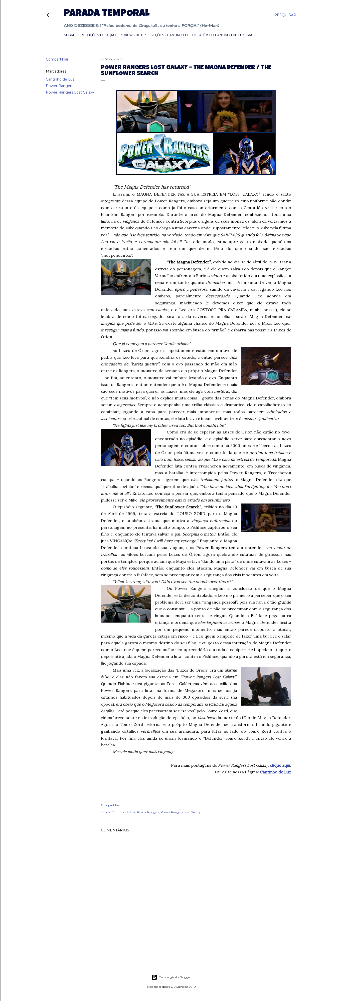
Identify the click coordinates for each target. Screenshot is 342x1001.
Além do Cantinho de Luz (221, 35)
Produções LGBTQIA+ (97, 35)
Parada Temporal (106, 14)
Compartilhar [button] (57, 59)
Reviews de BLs (133, 35)
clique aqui (280, 765)
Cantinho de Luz (182, 35)
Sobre (69, 35)
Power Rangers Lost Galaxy (70, 92)
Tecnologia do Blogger (175, 977)
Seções (157, 35)
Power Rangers (59, 86)
